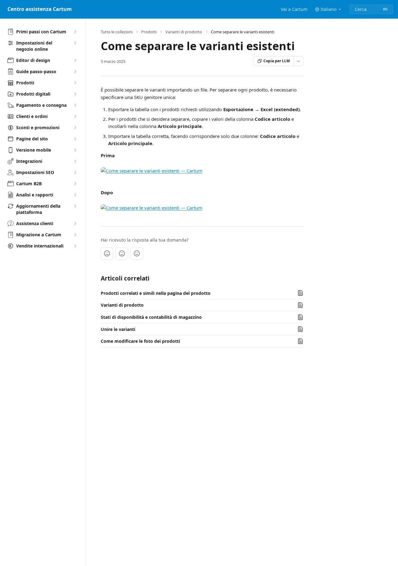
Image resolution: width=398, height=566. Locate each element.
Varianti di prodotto (183, 32)
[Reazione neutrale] (122, 253)
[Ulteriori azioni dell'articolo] (298, 61)
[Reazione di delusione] (107, 253)
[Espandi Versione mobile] (75, 150)
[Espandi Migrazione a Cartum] (75, 234)
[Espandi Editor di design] (75, 60)
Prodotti (149, 32)
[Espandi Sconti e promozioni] (75, 127)
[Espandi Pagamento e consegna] (75, 105)
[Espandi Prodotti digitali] (75, 94)
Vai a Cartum (294, 9)
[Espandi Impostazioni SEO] (75, 172)
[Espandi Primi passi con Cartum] (75, 31)
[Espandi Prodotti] (75, 82)
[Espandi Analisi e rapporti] (75, 195)
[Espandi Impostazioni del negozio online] (75, 43)
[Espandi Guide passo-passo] (75, 71)
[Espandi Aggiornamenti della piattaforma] (75, 206)
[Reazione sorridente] (137, 253)
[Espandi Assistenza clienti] (75, 223)
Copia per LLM (276, 61)
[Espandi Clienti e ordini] (75, 116)
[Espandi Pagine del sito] (75, 138)
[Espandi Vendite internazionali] (75, 246)
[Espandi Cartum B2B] (75, 183)
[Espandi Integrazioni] (75, 161)
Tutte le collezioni (116, 32)
